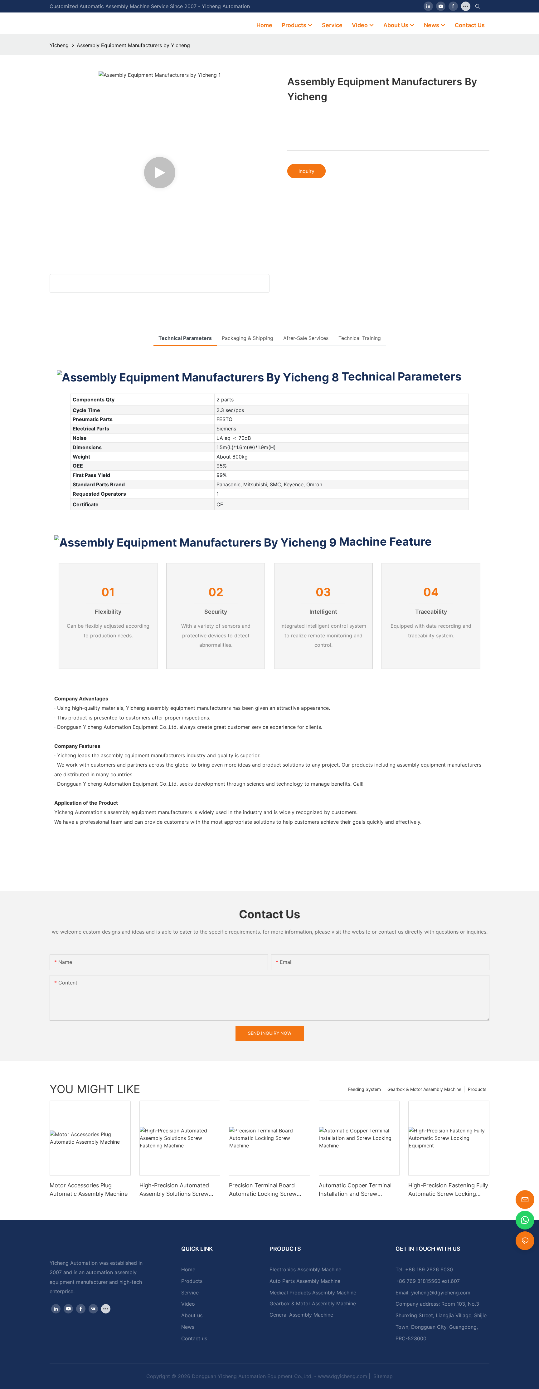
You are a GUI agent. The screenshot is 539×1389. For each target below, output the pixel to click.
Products (477, 1089)
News (187, 1327)
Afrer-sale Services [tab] (305, 338)
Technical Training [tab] (359, 338)
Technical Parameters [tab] (185, 338)
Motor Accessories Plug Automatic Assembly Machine (89, 1189)
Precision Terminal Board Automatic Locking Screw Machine (263, 1190)
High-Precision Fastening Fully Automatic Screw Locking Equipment (448, 1190)
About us (191, 1315)
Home (188, 1269)
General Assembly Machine (301, 1315)
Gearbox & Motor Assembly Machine (424, 1089)
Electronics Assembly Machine (305, 1269)
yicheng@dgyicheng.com (440, 1292)
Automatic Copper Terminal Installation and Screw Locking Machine (355, 1190)
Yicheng (59, 45)
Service (190, 1292)
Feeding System (364, 1089)
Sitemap (382, 1376)
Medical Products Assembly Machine (313, 1292)
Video (188, 1304)
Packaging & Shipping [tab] (247, 338)
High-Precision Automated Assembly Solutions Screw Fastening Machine (174, 1190)
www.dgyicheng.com (342, 1376)
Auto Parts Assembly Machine (305, 1281)
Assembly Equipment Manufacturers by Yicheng (133, 45)
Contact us (194, 1338)
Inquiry (306, 171)
